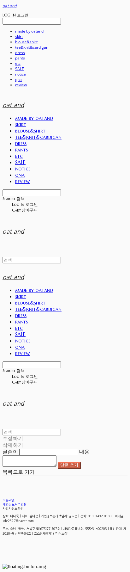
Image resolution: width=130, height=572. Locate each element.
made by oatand (29, 31)
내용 (84, 451)
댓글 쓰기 (69, 465)
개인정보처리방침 (15, 504)
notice (20, 74)
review (21, 85)
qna (18, 79)
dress (20, 52)
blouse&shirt (26, 42)
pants (20, 58)
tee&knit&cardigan (31, 47)
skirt (19, 36)
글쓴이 (10, 451)
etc (18, 63)
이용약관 (9, 500)
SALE (19, 68)
